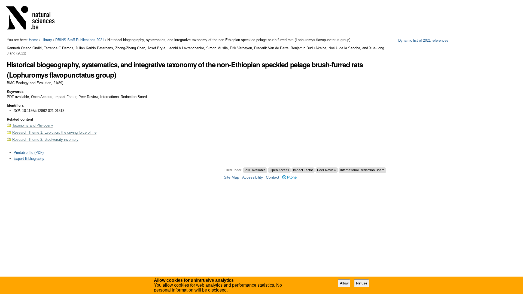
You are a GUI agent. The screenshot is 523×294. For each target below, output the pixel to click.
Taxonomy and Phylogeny (32, 125)
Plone (289, 177)
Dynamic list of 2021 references (423, 40)
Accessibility (252, 177)
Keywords (15, 92)
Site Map (231, 177)
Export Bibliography (29, 159)
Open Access (279, 170)
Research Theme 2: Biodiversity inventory (45, 139)
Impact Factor (303, 170)
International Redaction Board (362, 170)
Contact (272, 177)
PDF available (255, 170)
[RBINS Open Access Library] (34, 19)
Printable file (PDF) (29, 153)
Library (46, 40)
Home (33, 40)
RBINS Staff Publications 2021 (79, 40)
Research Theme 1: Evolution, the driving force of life (54, 132)
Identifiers (15, 105)
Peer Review (326, 170)
